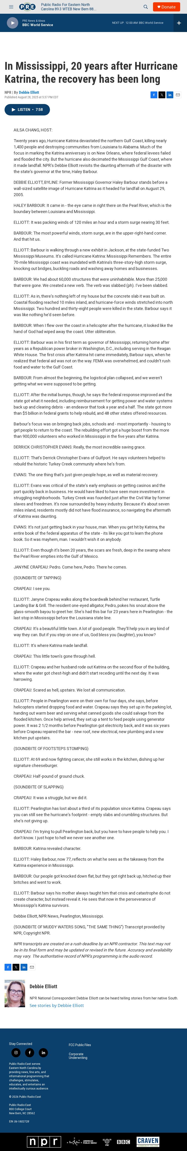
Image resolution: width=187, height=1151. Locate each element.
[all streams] (180, 23)
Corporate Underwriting (78, 1056)
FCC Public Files (80, 1045)
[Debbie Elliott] (15, 993)
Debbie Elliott (29, 92)
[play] (12, 23)
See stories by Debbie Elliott (57, 1005)
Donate (168, 7)
